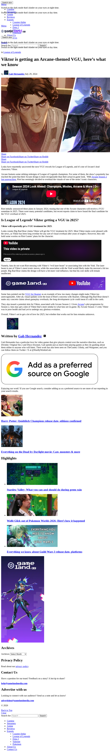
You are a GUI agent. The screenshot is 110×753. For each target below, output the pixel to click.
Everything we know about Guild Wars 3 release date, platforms (44, 551)
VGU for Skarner (33, 294)
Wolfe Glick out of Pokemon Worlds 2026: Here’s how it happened (46, 520)
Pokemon (17, 744)
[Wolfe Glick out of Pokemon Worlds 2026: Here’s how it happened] (58, 505)
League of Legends (21, 25)
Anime (10, 14)
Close (3, 713)
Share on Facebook (10, 156)
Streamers (11, 12)
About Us (11, 35)
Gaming (10, 9)
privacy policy (22, 666)
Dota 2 (16, 27)
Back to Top (6, 710)
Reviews (11, 17)
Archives (5, 654)
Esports (10, 19)
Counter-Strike (19, 22)
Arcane (80, 304)
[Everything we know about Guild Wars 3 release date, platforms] (58, 536)
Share (3, 154)
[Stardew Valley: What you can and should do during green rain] (58, 474)
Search (43, 45)
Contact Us (12, 749)
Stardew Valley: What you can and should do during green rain (44, 489)
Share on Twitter (26, 156)
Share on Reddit (41, 156)
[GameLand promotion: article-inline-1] (53, 289)
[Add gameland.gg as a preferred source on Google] (49, 383)
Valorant (16, 741)
